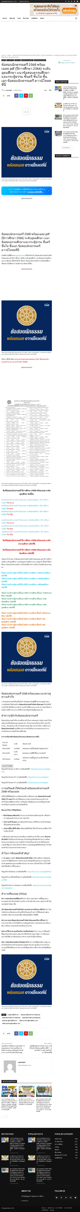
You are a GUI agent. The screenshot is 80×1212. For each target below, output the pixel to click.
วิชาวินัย (10, 534)
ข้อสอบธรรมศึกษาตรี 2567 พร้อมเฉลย (30, 1014)
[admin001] (2, 90)
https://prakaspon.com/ (24, 1065)
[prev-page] (2, 1116)
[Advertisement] (40, 36)
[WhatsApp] (31, 96)
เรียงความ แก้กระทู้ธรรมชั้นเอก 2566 (28, 1020)
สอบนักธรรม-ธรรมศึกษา (27, 60)
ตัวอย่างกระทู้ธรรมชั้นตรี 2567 (9, 1020)
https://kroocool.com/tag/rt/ (38, 783)
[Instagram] (69, 1)
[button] (76, 18)
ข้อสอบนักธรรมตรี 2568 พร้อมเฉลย (31, 1017)
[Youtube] (77, 1)
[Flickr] (66, 1197)
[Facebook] (66, 1)
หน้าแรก (3, 55)
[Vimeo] (74, 1)
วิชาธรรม (10, 503)
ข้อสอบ (9, 55)
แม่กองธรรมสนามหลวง (40, 60)
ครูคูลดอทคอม (20, 255)
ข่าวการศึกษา (22, 1096)
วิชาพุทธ (10, 529)
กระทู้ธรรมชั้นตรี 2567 (13, 1014)
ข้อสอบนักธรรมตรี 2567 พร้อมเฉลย (11, 1017)
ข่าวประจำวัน (10, 60)
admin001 (9, 90)
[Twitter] (71, 1)
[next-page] (6, 1116)
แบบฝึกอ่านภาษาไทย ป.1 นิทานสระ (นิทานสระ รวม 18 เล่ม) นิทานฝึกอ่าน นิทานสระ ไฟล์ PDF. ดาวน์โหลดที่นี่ (70, 107)
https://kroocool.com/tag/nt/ (38, 777)
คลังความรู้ (17, 60)
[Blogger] (56, 1197)
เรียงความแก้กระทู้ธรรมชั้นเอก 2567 (11, 1023)
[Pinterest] (26, 96)
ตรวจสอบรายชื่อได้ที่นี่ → (36, 192)
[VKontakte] (75, 1197)
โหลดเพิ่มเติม (66, 147)
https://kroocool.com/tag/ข (37, 872)
